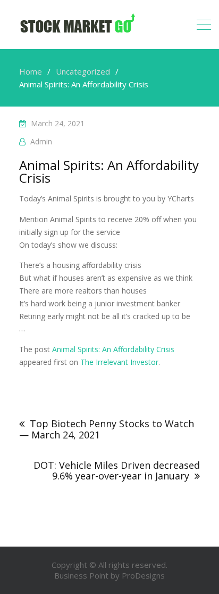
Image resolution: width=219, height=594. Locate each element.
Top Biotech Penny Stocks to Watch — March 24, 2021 (106, 429)
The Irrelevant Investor (119, 362)
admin (41, 141)
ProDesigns (143, 575)
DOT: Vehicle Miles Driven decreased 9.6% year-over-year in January (116, 470)
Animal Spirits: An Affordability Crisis (113, 349)
